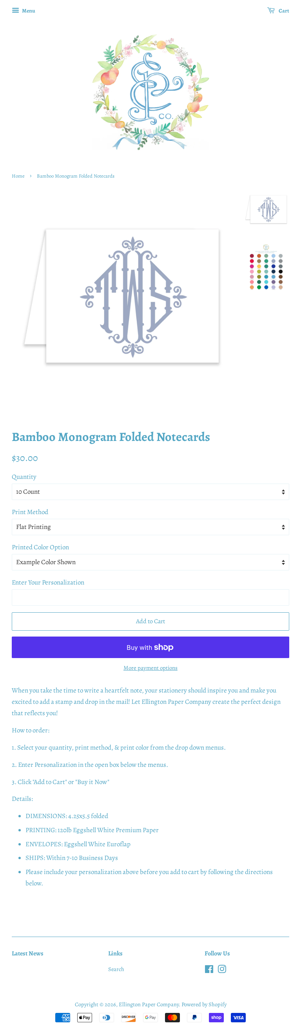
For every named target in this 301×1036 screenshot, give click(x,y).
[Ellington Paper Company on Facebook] (209, 971)
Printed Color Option (40, 547)
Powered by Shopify (204, 1004)
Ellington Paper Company (149, 1004)
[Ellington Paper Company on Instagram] (222, 971)
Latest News (28, 953)
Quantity (24, 476)
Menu (28, 10)
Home (18, 176)
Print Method (30, 511)
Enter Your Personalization (48, 582)
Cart (283, 10)
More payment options (150, 668)
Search (116, 969)
